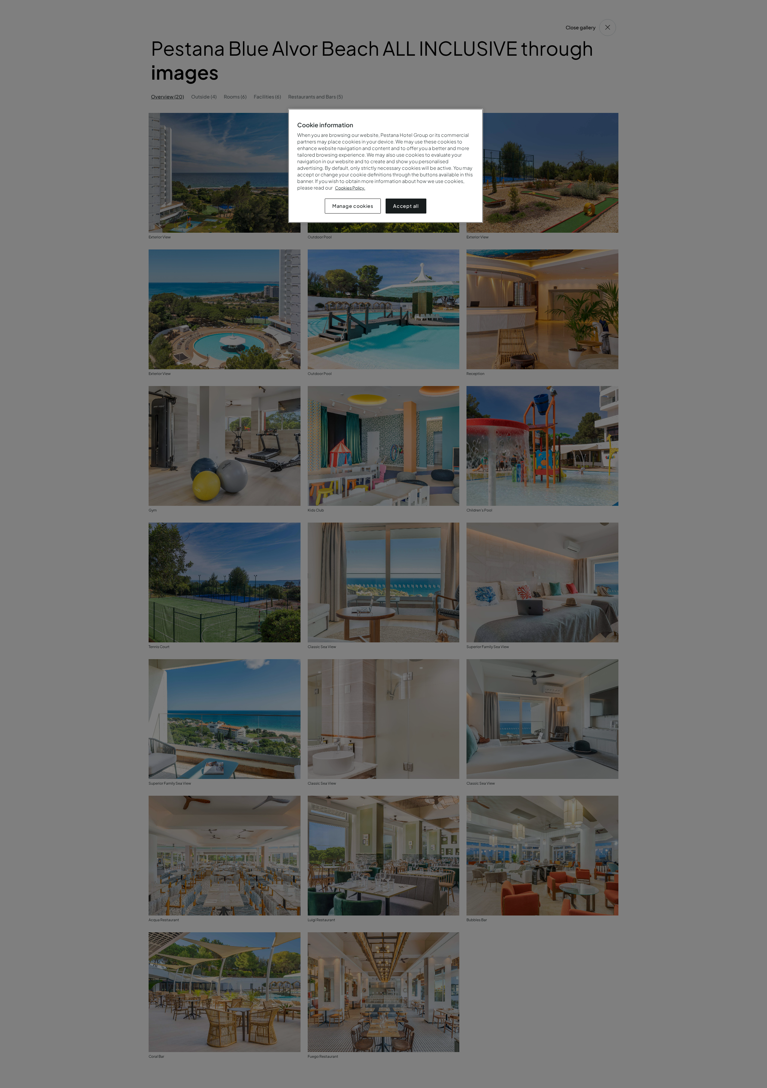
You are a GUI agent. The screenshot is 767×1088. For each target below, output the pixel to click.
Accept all (406, 206)
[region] (385, 166)
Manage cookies (352, 206)
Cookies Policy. (350, 187)
